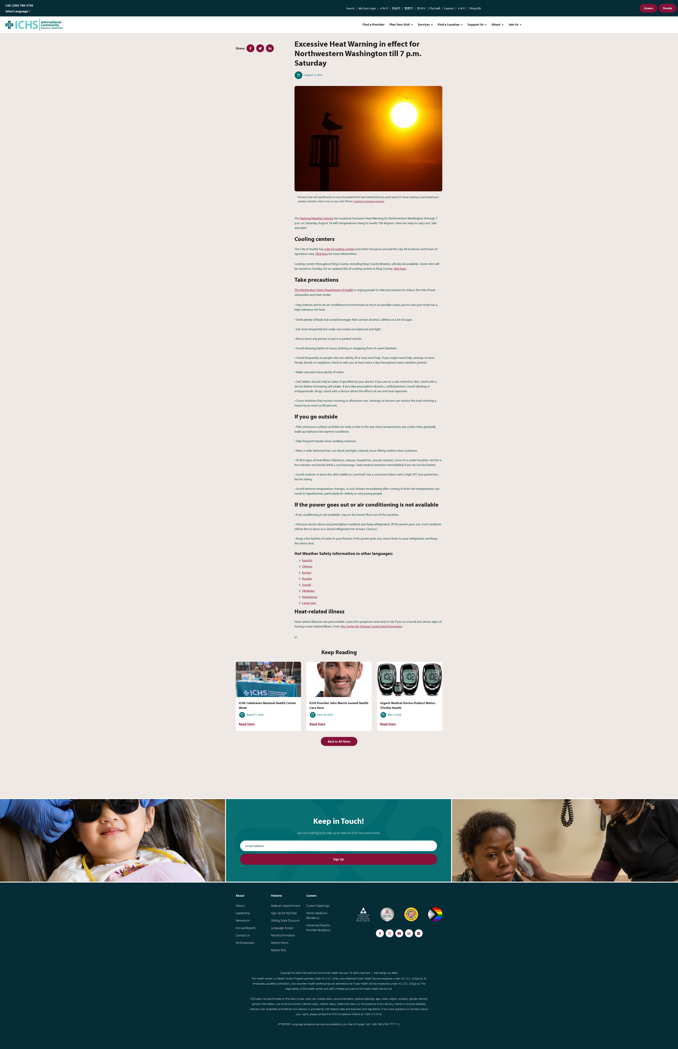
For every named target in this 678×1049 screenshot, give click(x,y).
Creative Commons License (368, 201)
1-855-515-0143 (373, 1014)
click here (400, 269)
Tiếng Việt (475, 8)
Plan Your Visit (399, 24)
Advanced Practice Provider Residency (318, 927)
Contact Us (243, 935)
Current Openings (317, 906)
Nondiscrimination (283, 935)
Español (449, 8)
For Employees (245, 943)
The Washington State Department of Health (324, 290)
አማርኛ (384, 8)
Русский (435, 8)
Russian (307, 578)
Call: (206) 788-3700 (19, 5)
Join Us (514, 24)
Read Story (247, 724)
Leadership (243, 913)
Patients (276, 895)
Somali (306, 585)
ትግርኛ (461, 8)
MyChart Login (367, 8)
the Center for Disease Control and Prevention (371, 626)
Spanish (307, 560)
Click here (321, 254)
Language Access (282, 928)
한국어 (421, 8)
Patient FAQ (278, 950)
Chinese (307, 566)
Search (350, 8)
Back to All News (339, 741)
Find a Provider (374, 24)
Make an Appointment (285, 906)
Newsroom (243, 920)
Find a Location (449, 24)
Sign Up (338, 859)
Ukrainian (308, 591)
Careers (648, 8)
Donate (667, 8)
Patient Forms (280, 943)
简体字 (396, 8)
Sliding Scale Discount (285, 920)
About (496, 24)
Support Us (476, 24)
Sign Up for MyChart (284, 913)
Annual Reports (246, 928)
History (240, 906)
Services (424, 24)
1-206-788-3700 (379, 1024)
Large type (309, 603)
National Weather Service (316, 218)
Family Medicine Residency (316, 915)
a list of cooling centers (339, 249)
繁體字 (409, 8)
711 (397, 1024)
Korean (306, 572)
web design (380, 973)
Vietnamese (309, 597)
